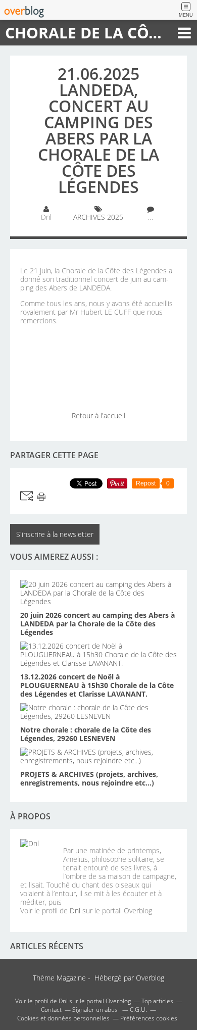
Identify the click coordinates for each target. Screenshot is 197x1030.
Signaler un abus (95, 1009)
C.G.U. (138, 1009)
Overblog (150, 978)
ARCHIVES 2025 (98, 217)
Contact (51, 1009)
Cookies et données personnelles (63, 1018)
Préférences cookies (148, 1018)
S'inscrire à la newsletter (54, 534)
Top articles (157, 1001)
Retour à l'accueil (98, 415)
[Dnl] (38, 856)
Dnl (75, 910)
